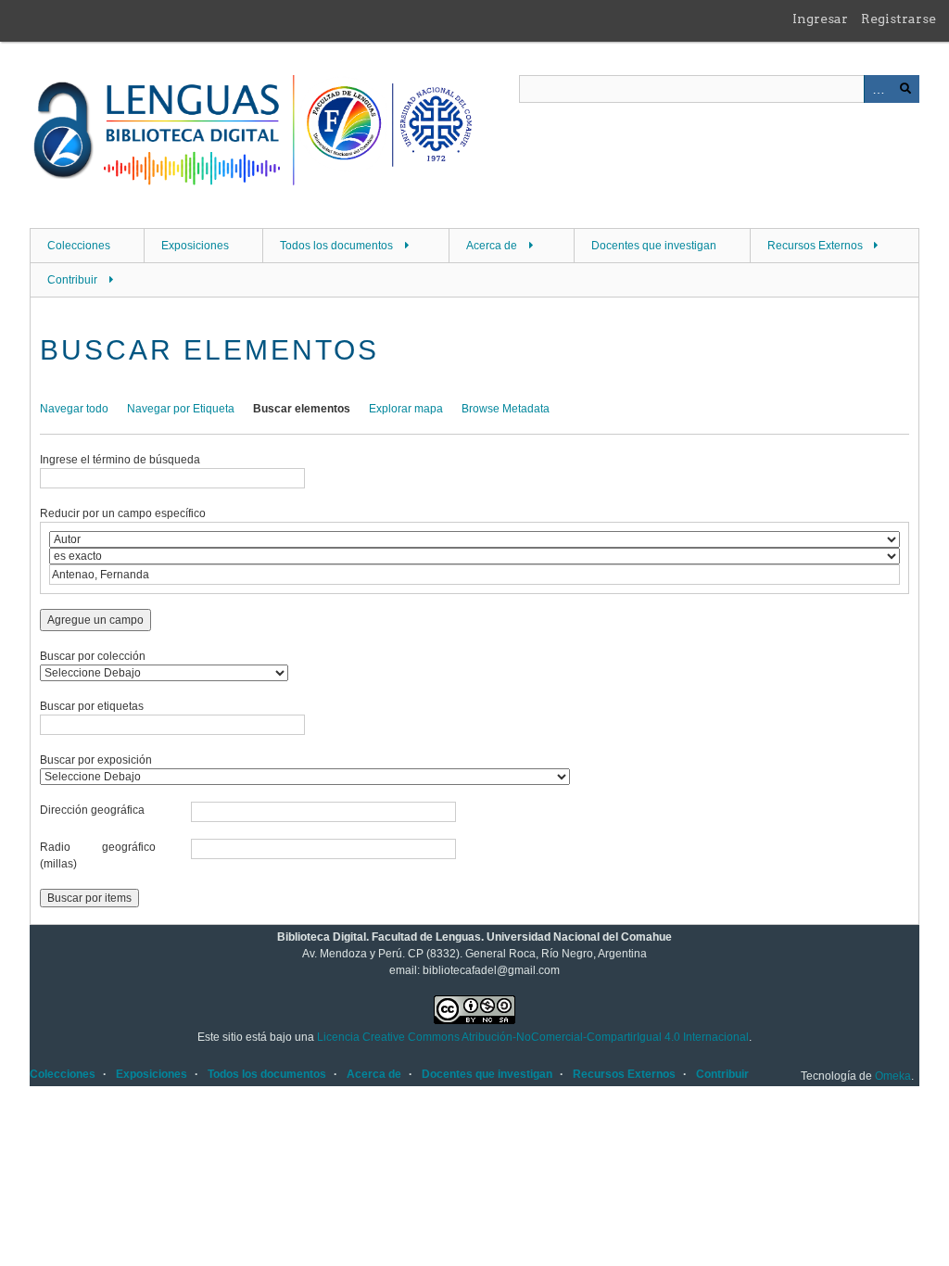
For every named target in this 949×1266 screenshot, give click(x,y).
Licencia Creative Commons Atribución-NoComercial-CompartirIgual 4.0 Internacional (533, 1037)
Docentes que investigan (653, 245)
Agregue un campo (95, 620)
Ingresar (820, 18)
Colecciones (78, 245)
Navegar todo (74, 408)
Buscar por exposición (96, 759)
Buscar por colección (93, 656)
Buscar (905, 89)
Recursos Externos (815, 245)
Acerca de (491, 245)
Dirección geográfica (92, 810)
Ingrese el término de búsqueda (120, 459)
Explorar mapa (406, 408)
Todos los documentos (336, 245)
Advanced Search (878, 89)
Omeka (893, 1076)
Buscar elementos (301, 408)
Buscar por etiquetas (92, 706)
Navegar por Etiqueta (180, 408)
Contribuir (72, 279)
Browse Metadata (506, 408)
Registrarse (898, 18)
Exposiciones (195, 245)
